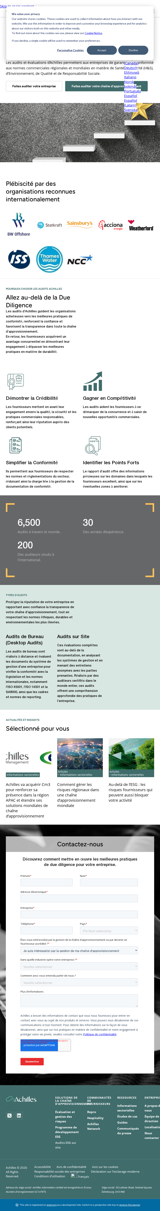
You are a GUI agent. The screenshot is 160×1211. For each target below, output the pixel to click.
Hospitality (95, 1118)
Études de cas (127, 1116)
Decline (133, 50)
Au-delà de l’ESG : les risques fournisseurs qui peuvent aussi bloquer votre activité (130, 792)
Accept (101, 50)
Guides (122, 1122)
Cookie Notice (93, 33)
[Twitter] (9, 1115)
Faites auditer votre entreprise (34, 86)
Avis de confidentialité (71, 1167)
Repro (91, 1112)
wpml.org (52, 1204)
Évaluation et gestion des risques (65, 1116)
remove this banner (129, 1204)
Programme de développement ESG (67, 1132)
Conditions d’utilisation (49, 1176)
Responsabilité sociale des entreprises (59, 1171)
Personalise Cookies (70, 50)
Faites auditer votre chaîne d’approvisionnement (106, 86)
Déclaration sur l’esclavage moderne (115, 1171)
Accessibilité (42, 1167)
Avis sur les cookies (105, 1167)
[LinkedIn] (19, 1115)
